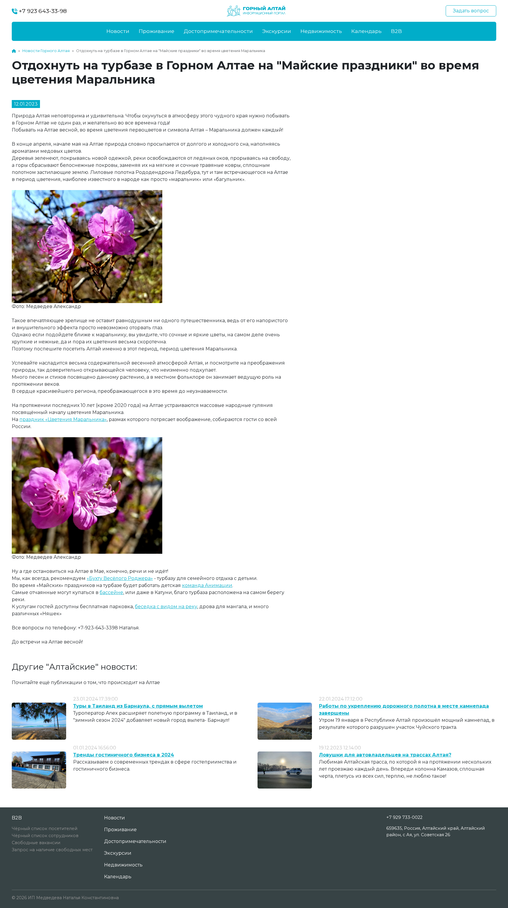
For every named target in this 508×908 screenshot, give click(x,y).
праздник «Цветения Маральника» (63, 419)
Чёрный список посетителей (44, 828)
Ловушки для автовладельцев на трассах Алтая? (385, 755)
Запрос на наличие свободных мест (52, 849)
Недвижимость (321, 31)
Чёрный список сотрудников (45, 835)
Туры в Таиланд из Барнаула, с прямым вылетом (138, 706)
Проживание (156, 31)
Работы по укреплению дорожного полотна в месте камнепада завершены (404, 709)
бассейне (111, 592)
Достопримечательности (218, 31)
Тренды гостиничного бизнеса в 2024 (123, 755)
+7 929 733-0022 (404, 817)
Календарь (366, 31)
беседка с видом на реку (166, 606)
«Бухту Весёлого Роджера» (120, 578)
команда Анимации (207, 585)
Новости (117, 31)
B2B (396, 31)
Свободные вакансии (36, 842)
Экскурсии (276, 31)
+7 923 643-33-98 (42, 10)
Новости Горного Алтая (46, 51)
